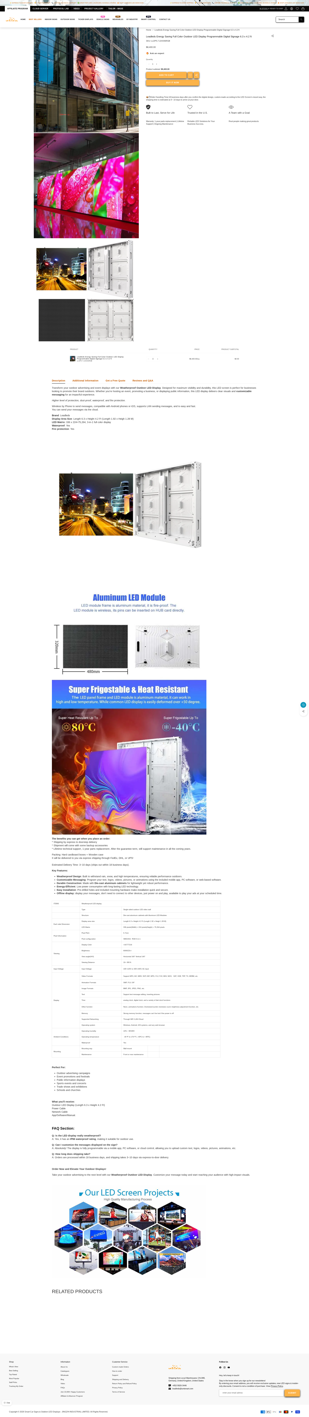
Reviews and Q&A (143, 380)
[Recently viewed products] (303, 705)
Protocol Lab (61, 9)
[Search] (301, 19)
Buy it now (172, 83)
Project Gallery (93, 9)
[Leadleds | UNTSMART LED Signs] (12, 19)
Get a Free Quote (115, 380)
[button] (303, 8)
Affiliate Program (17, 9)
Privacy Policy (277, 1386)
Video (77, 9)
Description (58, 380)
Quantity (149, 59)
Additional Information (85, 380)
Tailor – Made (115, 9)
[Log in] (286, 8)
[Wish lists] (297, 8)
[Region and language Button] (291, 8)
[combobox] (290, 19)
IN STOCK (264, 9)
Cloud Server (40, 9)
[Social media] (303, 711)
